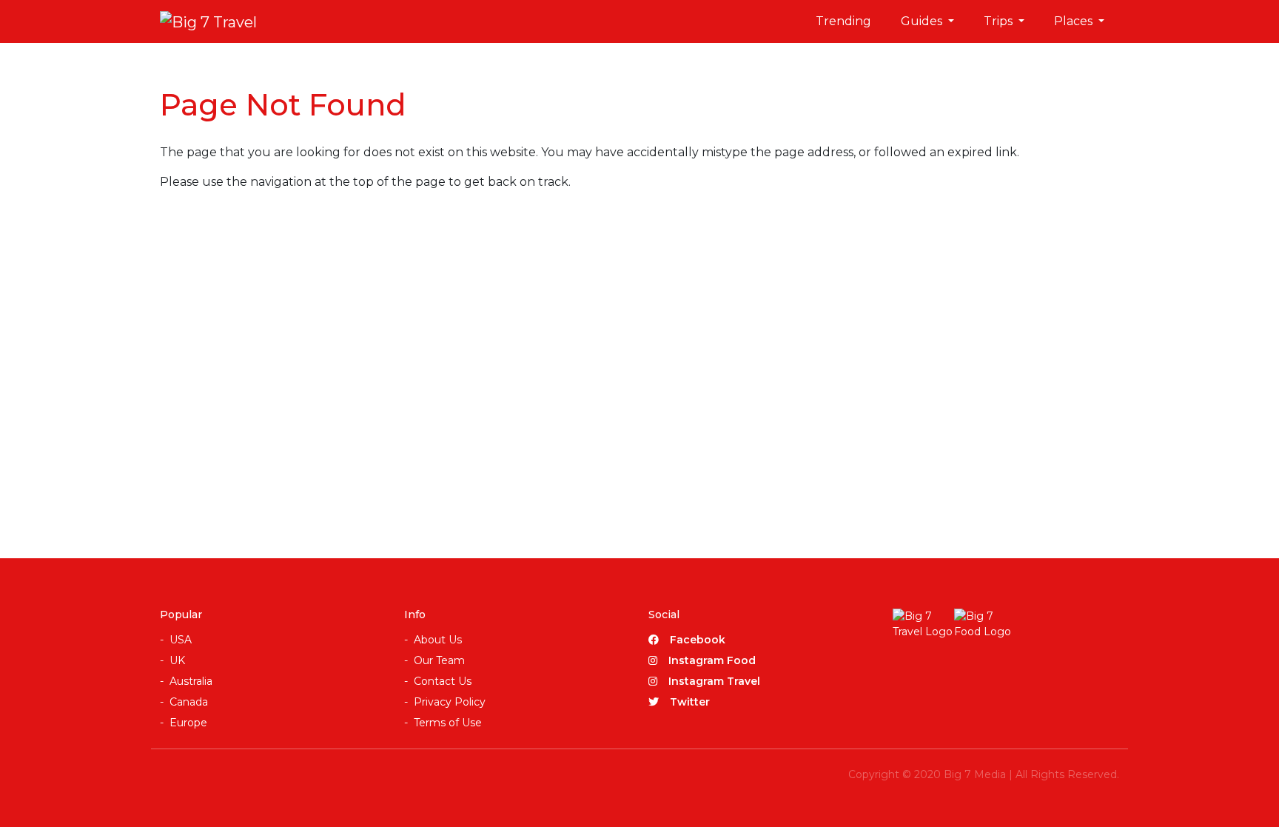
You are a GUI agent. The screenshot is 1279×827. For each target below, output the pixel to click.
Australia (190, 681)
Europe (188, 722)
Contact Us (442, 681)
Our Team (439, 660)
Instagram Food (712, 660)
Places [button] (1074, 21)
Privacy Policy (450, 702)
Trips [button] (1000, 21)
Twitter (690, 702)
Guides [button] (923, 21)
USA (180, 639)
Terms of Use (448, 722)
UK (177, 660)
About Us (438, 639)
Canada (188, 702)
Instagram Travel (714, 681)
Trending (843, 21)
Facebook (697, 639)
